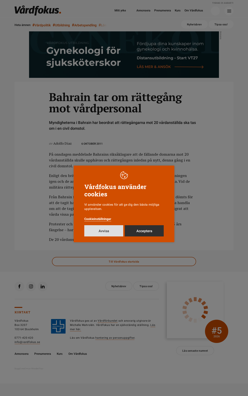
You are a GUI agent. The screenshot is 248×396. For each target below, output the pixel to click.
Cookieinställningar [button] (97, 219)
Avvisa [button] (104, 231)
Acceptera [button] (144, 231)
